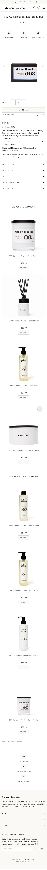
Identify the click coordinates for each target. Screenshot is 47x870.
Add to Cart (23, 110)
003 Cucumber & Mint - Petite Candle (23, 720)
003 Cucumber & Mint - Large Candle (23, 256)
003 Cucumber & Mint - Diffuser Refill (24, 526)
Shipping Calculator (12, 182)
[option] (23, 62)
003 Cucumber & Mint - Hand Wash (24, 386)
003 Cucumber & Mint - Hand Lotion (23, 655)
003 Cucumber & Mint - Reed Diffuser (24, 321)
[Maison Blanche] (15, 8)
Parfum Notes (9, 164)
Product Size (9, 170)
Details (6, 123)
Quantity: (5, 102)
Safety (5, 176)
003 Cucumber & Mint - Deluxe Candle (24, 450)
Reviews (7, 188)
